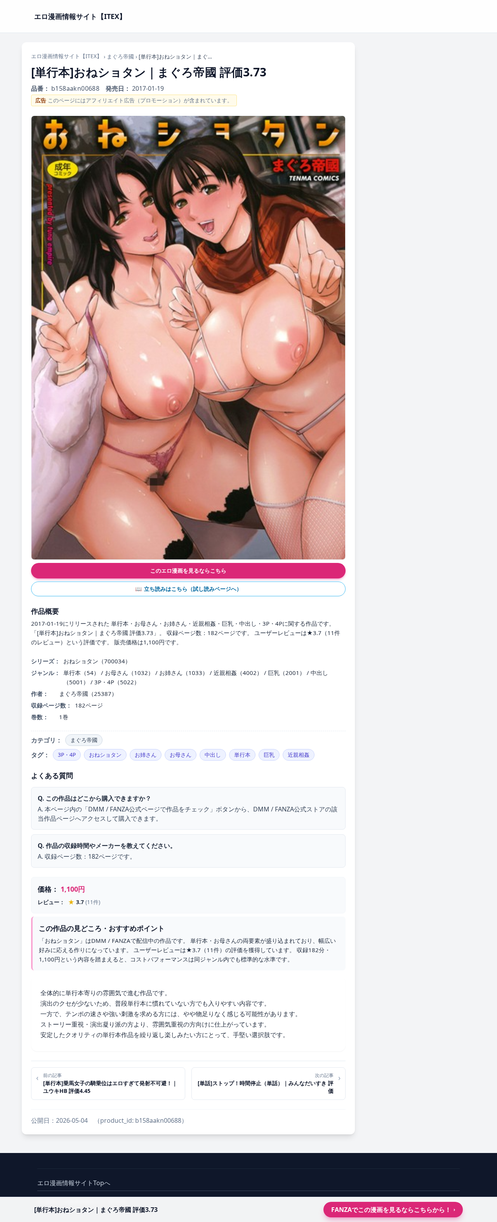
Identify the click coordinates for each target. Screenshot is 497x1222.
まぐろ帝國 (120, 56)
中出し (213, 754)
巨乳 (269, 754)
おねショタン (105, 754)
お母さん (180, 754)
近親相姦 (298, 754)
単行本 (242, 754)
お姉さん (145, 754)
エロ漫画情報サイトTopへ (73, 1183)
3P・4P (67, 754)
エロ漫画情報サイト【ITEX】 (66, 56)
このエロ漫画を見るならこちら (188, 570)
